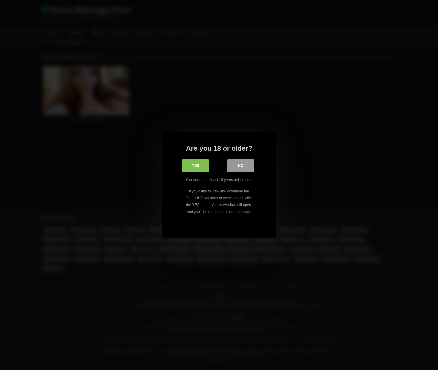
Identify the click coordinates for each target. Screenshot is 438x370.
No (240, 166)
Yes (195, 166)
